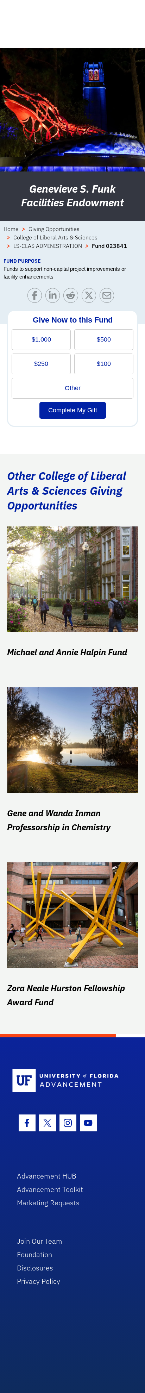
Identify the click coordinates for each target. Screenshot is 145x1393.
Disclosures (35, 1268)
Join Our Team (39, 1241)
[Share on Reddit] (72, 297)
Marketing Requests (48, 1202)
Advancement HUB (46, 1176)
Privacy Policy (38, 1281)
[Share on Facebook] (36, 297)
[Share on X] (91, 297)
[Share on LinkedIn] (54, 297)
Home (11, 228)
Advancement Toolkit (50, 1189)
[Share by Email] (109, 297)
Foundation (34, 1254)
